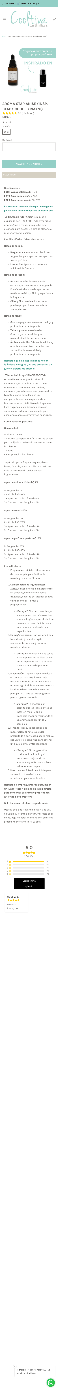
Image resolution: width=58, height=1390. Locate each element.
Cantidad (7, 140)
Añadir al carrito (29, 163)
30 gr (6, 132)
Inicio (4, 36)
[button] (29, 69)
